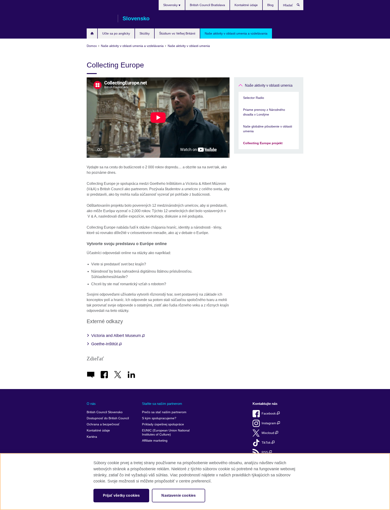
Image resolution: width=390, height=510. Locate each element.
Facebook (269, 413)
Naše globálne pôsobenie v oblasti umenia (267, 129)
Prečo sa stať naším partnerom (164, 412)
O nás (91, 404)
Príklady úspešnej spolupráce (163, 424)
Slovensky (171, 5)
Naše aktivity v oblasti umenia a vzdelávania (236, 33)
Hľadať (300, 6)
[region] (195, 481)
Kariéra (92, 436)
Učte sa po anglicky (116, 33)
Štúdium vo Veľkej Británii (177, 33)
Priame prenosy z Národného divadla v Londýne (264, 112)
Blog (270, 5)
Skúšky (144, 33)
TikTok (267, 442)
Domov (92, 33)
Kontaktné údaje (246, 5)
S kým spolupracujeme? (159, 418)
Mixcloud (268, 433)
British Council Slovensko (100, 18)
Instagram (269, 423)
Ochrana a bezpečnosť (103, 424)
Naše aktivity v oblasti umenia (268, 85)
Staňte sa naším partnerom (162, 404)
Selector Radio (253, 98)
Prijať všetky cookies (121, 495)
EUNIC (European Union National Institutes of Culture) (166, 432)
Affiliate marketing (154, 440)
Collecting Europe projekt (263, 143)
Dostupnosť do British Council (108, 418)
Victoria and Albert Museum (116, 335)
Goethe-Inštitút (105, 344)
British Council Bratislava (207, 5)
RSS (265, 452)
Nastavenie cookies (178, 495)
